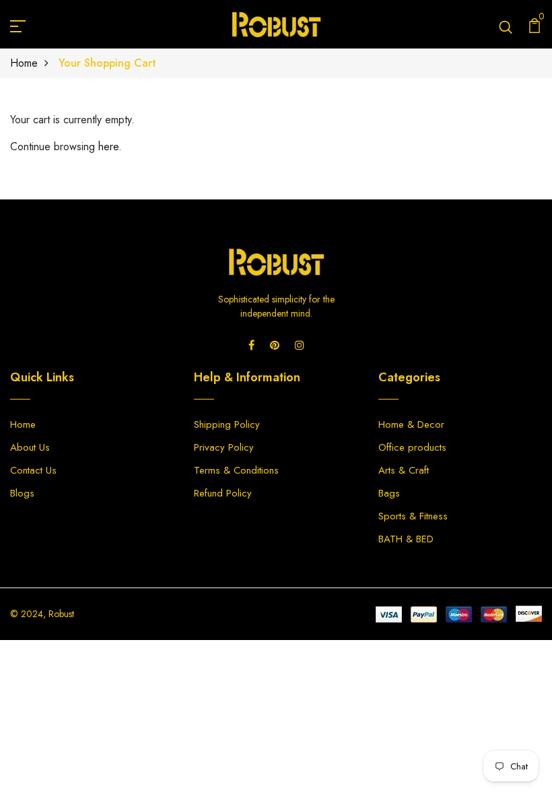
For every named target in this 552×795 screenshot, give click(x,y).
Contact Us (33, 470)
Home (24, 63)
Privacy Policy (224, 447)
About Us (30, 447)
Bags (389, 493)
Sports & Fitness (413, 516)
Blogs (22, 493)
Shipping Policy (227, 424)
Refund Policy (223, 493)
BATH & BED (406, 539)
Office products (412, 447)
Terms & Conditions (236, 470)
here (108, 146)
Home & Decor (411, 424)
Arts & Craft (403, 470)
